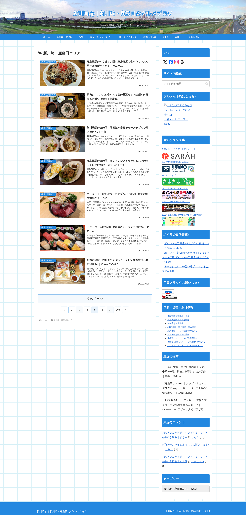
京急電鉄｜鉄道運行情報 (178, 334)
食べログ (169, 114)
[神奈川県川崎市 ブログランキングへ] (169, 296)
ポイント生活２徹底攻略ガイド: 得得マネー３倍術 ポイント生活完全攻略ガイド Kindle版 (185, 257)
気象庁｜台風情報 (175, 323)
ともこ (195, 437)
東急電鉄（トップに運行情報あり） (183, 331)
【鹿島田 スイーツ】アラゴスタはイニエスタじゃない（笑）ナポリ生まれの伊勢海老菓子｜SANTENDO (185, 388)
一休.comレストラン (176, 119)
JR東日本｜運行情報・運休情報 (181, 327)
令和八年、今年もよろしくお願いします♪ (185, 444)
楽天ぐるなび (184, 105)
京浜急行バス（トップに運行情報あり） (185, 345)
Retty (167, 124)
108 (118, 310)
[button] (206, 83)
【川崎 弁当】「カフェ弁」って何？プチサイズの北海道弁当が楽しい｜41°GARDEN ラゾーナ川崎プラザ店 (184, 405)
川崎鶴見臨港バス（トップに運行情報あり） (187, 342)
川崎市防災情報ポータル (178, 316)
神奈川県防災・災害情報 (178, 320)
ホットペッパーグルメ (177, 110)
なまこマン (197, 461)
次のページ (95, 298)
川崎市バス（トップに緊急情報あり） (184, 338)
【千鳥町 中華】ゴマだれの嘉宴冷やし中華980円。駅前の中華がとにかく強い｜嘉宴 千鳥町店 (185, 371)
